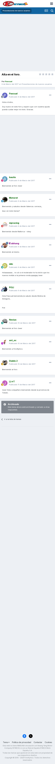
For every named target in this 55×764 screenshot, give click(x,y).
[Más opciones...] (50, 95)
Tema (5, 742)
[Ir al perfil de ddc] (4, 265)
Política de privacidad (21, 742)
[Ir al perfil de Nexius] (4, 321)
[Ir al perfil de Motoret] (4, 199)
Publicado (22, 97)
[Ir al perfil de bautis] (4, 179)
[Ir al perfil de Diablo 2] (4, 362)
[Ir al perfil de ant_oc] (4, 342)
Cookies (48, 742)
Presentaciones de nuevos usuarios (37, 84)
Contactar (38, 742)
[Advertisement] (27, 42)
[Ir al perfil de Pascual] (4, 95)
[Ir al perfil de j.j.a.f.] (4, 383)
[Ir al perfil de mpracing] (4, 224)
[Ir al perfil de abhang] (4, 245)
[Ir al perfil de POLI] (4, 289)
